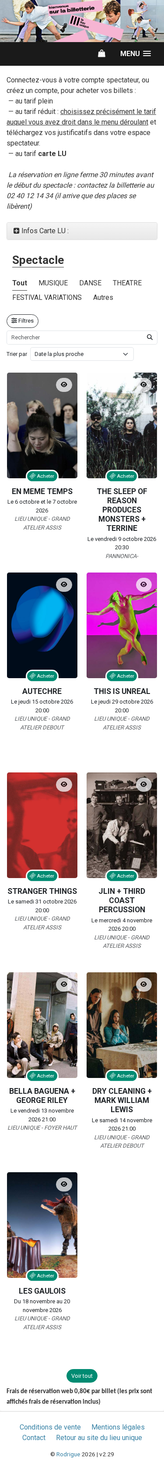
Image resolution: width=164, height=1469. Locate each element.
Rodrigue (68, 1454)
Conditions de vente (50, 1427)
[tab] (82, 231)
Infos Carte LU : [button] (44, 231)
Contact (33, 1437)
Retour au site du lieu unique (99, 1437)
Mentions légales (118, 1427)
